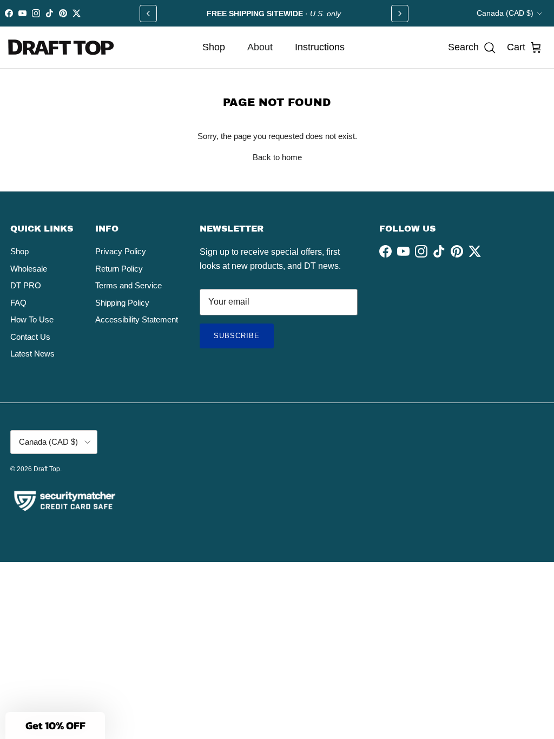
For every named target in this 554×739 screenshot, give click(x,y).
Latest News (32, 353)
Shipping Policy (122, 302)
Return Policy (119, 268)
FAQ (18, 302)
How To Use (32, 319)
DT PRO (25, 285)
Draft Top (47, 469)
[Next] (399, 13)
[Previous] (148, 13)
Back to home (277, 157)
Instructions (320, 47)
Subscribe (244, 339)
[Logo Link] (61, 47)
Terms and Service (128, 285)
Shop (213, 47)
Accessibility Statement (136, 319)
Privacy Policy (120, 251)
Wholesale (28, 268)
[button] (472, 47)
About (260, 47)
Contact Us (30, 336)
